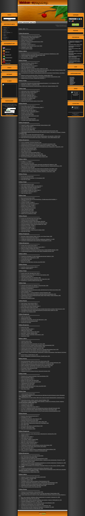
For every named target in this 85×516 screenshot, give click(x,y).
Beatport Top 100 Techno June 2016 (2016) (30, 380)
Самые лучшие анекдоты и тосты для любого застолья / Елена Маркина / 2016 (37, 502)
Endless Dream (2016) (25, 369)
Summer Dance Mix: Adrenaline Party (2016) (30, 273)
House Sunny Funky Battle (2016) (28, 129)
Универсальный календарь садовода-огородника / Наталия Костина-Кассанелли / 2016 (39, 130)
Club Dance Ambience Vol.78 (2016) (28, 207)
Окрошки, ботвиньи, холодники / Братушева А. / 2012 (32, 334)
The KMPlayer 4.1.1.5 (25, 200)
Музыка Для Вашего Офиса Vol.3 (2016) (29, 307)
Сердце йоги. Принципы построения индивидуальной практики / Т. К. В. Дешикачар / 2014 (40, 83)
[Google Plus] (73, 21)
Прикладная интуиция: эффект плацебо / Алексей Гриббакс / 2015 (35, 400)
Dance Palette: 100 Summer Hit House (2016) (30, 187)
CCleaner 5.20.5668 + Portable (27, 202)
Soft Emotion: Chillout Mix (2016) (27, 95)
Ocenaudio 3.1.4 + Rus (26, 417)
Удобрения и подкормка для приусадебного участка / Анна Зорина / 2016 (36, 445)
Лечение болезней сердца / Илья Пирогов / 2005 (31, 418)
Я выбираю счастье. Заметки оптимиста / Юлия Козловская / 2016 (35, 481)
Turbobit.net (72, 83)
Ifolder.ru (71, 84)
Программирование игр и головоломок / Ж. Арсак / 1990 (33, 343)
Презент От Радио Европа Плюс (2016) (29, 237)
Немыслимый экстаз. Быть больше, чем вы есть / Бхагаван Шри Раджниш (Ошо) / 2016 (39, 349)
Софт (4, 29)
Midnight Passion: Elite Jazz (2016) (28, 110)
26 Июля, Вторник (23, 103)
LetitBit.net (72, 79)
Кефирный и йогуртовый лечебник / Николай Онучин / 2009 (33, 485)
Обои (4, 35)
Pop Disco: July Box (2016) (26, 113)
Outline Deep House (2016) (26, 436)
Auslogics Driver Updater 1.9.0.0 (27, 206)
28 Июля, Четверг (23, 80)
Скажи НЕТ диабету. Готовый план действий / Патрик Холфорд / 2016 (35, 125)
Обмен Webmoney (9, 114)
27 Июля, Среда (22, 88)
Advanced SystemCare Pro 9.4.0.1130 (29, 65)
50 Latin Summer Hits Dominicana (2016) (29, 321)
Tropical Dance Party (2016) (27, 403)
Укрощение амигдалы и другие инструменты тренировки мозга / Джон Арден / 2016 (38, 170)
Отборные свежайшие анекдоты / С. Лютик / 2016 (31, 501)
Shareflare (72, 80)
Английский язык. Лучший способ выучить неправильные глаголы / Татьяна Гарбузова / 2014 (41, 362)
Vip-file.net (72, 81)
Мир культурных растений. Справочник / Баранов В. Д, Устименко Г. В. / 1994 (37, 507)
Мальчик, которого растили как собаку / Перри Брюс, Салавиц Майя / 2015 (37, 75)
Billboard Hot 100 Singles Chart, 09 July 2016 (30, 498)
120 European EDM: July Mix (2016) (28, 443)
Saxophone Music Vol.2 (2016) (27, 387)
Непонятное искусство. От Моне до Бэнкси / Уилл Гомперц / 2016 (35, 274)
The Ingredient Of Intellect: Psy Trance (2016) (30, 190)
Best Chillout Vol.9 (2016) (26, 151)
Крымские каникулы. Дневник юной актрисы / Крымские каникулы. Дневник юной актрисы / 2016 (41, 165)
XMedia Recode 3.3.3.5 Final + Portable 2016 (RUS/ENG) (32, 78)
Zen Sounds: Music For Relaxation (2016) (29, 111)
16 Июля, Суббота (23, 253)
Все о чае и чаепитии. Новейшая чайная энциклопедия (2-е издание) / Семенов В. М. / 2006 (40, 497)
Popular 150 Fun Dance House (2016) (29, 245)
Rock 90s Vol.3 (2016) (25, 231)
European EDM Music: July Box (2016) (29, 62)
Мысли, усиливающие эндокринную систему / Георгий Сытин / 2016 (35, 356)
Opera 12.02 (7, 63)
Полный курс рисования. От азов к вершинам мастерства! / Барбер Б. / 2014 (37, 256)
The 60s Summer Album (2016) (27, 114)
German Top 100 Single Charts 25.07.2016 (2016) (31, 218)
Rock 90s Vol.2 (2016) (25, 260)
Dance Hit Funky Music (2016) (27, 38)
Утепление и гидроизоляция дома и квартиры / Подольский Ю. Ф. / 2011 (36, 240)
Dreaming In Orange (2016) (26, 405)
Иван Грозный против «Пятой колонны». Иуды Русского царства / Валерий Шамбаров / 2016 (40, 410)
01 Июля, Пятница (23, 489)
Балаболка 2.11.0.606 (25, 43)
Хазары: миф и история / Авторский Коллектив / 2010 (32, 134)
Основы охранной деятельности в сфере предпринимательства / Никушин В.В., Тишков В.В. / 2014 (42, 146)
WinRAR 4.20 (8, 49)
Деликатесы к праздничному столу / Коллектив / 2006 (32, 504)
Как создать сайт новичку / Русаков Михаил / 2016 (31, 425)
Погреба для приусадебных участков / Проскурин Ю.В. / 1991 (34, 222)
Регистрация (26, 22)
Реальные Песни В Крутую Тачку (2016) (29, 420)
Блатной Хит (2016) (25, 335)
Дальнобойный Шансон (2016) (27, 184)
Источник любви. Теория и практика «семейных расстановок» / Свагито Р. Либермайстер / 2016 (41, 499)
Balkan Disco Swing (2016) (26, 330)
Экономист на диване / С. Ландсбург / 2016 (30, 84)
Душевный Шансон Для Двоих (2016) (29, 212)
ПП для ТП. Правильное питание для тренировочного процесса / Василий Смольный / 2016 (40, 408)
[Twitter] (79, 19)
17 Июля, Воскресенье (24, 243)
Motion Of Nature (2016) (26, 296)
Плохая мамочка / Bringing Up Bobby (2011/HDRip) (74, 56)
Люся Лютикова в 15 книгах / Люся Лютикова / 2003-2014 (33, 221)
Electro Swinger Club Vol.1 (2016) (28, 461)
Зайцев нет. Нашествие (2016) (27, 384)
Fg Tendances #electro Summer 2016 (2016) (30, 331)
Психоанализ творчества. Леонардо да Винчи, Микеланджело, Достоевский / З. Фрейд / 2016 (40, 136)
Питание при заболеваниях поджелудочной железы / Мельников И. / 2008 (36, 468)
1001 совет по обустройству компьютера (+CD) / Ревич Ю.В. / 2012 (35, 279)
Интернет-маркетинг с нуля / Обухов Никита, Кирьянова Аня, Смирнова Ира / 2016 (38, 433)
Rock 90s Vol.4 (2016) (25, 179)
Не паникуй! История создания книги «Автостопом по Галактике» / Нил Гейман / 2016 (39, 168)
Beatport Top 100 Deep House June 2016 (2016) (31, 381)
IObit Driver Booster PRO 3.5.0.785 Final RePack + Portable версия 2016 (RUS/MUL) (38, 199)
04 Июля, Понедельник (24, 431)
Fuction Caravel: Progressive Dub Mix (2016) (30, 152)
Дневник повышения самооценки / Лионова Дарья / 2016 (33, 55)
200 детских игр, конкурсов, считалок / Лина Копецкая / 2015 (34, 71)
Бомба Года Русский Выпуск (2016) (28, 213)
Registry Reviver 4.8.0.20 (26, 40)
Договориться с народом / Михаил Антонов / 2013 (31, 280)
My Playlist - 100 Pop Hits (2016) (27, 427)
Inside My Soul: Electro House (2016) (28, 92)
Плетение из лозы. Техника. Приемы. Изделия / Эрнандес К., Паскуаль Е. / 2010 (38, 171)
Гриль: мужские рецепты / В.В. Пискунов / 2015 (31, 486)
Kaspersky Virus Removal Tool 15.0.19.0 (29, 203)
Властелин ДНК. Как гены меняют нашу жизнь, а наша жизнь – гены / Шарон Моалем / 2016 (40, 137)
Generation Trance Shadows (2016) (28, 311)
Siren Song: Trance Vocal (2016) (27, 440)
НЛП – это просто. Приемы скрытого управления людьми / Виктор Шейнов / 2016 (38, 449)
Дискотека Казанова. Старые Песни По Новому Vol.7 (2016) (33, 224)
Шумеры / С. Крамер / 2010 (27, 479)
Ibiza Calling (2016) (25, 424)
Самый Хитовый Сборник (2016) (28, 393)
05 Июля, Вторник (23, 413)
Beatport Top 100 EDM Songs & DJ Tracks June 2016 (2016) (33, 386)
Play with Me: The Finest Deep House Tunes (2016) (31, 45)
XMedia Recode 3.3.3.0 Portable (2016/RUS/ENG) (31, 464)
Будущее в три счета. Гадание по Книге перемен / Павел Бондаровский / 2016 (37, 345)
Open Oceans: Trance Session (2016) (29, 303)
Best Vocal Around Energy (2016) (28, 197)
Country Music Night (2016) (26, 126)
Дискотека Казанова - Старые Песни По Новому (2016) (33, 229)
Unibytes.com (72, 82)
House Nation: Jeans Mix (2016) (27, 105)
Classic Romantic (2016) (26, 291)
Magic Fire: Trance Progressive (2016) (29, 442)
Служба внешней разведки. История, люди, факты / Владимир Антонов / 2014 (37, 251)
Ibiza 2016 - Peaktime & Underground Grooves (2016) (32, 41)
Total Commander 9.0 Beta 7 (27, 64)
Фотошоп (5, 37)
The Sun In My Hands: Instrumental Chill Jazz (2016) (32, 107)
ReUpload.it (72, 77)
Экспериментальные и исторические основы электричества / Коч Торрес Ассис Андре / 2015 (41, 289)
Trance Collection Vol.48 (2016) (27, 209)
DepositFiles (72, 78)
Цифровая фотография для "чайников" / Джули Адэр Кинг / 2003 (34, 285)
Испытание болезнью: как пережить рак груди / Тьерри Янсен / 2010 (35, 350)
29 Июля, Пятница (23, 60)
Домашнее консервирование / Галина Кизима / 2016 (32, 491)
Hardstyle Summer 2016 (26, 340)
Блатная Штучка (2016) (26, 322)
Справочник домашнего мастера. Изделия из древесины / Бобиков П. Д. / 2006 (37, 239)
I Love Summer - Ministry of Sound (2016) (29, 439)
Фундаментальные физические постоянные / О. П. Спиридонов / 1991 (36, 505)
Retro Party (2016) (25, 117)
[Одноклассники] (81, 19)
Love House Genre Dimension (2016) (28, 148)
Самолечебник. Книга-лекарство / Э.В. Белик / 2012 (32, 153)
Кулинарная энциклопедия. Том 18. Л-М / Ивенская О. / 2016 (34, 319)
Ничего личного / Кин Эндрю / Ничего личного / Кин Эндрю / (33, 446)
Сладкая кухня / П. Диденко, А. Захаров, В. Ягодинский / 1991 (34, 450)
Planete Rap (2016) (25, 327)
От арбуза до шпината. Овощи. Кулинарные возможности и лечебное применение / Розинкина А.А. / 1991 (43, 462)
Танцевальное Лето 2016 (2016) (28, 383)
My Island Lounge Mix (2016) (27, 447)
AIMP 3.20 (7, 51)
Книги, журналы (6, 32)
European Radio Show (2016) (27, 328)
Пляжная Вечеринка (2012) (74, 59)
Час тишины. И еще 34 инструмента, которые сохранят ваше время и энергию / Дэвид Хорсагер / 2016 (43, 308)
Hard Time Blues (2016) (26, 192)
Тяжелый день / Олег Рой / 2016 (28, 167)
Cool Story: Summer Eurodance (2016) (29, 266)
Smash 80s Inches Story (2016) (27, 163)
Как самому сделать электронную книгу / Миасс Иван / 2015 (34, 421)
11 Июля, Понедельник (24, 314)
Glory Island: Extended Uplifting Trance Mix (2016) (31, 185)
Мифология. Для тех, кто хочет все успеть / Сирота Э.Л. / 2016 (34, 68)
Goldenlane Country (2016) (26, 47)
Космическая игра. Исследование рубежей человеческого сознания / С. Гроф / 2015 (39, 145)
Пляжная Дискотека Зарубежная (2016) (29, 219)
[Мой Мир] (69, 21)
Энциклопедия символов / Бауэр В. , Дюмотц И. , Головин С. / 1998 (75, 41)
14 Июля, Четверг (23, 270)
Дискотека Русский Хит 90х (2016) (28, 118)
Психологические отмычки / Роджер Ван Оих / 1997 (32, 508)
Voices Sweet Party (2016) (26, 342)
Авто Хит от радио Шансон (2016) (28, 428)
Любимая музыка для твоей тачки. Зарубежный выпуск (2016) (34, 458)
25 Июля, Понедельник (24, 122)
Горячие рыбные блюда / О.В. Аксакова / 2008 (31, 277)
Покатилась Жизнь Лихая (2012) (75, 44)
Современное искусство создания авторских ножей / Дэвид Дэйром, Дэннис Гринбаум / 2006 (41, 295)
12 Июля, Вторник (23, 300)
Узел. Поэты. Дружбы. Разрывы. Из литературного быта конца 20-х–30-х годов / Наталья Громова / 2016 (43, 70)
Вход (31, 22)
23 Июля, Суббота (23, 159)
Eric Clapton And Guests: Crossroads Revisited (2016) (32, 455)
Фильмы (5, 30)
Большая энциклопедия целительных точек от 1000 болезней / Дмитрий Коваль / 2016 (39, 482)
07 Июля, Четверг (23, 373)
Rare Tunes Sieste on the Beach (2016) (29, 457)
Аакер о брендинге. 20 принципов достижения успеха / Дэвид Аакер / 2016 (37, 365)
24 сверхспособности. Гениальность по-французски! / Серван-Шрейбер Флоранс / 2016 (39, 249)
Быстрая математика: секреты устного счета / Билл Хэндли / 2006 (35, 361)
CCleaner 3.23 (8, 54)
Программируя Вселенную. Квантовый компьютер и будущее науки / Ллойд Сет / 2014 (39, 310)
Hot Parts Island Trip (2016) (26, 48)
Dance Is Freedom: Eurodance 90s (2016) (29, 248)
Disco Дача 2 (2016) (25, 388)
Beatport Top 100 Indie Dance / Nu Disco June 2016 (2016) (33, 261)
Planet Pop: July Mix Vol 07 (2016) (28, 127)
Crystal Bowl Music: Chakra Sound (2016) (29, 37)
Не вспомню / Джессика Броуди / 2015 (29, 368)
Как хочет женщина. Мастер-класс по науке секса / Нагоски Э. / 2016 (35, 366)
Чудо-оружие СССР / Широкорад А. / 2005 (30, 257)
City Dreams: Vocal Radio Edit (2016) (28, 96)
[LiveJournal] (71, 21)
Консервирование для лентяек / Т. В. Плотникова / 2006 (33, 178)
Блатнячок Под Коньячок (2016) (28, 298)
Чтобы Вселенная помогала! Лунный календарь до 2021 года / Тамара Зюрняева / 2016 (39, 86)
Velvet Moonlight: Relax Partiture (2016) (29, 304)
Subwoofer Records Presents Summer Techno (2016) (32, 100)
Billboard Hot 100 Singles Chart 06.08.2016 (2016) (31, 35)
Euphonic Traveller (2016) (26, 268)
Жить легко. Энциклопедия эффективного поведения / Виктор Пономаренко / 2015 (38, 294)
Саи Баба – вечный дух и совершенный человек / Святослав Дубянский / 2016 (37, 484)
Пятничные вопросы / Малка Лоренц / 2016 (30, 471)
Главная (20, 22)
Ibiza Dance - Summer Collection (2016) (29, 333)
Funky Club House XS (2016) (27, 378)
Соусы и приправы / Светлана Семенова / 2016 (31, 142)
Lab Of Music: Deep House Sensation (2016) (30, 306)
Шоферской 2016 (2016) (26, 318)
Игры (4, 34)
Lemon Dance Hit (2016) (26, 99)
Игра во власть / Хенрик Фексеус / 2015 (29, 354)
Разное (4, 38)
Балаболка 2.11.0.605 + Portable (27, 205)
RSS (34, 22)
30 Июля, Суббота (23, 51)
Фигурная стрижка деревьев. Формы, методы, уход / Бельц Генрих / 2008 (36, 236)
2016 (24, 28)
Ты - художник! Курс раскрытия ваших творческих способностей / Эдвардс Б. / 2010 (39, 164)
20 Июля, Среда (22, 195)
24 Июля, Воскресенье (24, 139)
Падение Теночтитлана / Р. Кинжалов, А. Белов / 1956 (32, 348)
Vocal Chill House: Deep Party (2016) (28, 191)
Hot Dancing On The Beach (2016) (28, 98)
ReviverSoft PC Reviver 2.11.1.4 (27, 44)
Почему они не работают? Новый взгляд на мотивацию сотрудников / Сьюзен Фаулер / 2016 (40, 76)
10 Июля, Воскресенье (24, 324)
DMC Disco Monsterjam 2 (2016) (28, 67)
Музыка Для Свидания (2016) (27, 176)
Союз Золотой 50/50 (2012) (74, 58)
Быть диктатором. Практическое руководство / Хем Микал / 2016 (35, 423)
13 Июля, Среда (22, 282)
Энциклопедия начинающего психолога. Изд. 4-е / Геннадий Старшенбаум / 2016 (38, 143)
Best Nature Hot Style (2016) (27, 58)
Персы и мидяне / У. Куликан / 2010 (28, 478)
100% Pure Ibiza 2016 (25, 316)
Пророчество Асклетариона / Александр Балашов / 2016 (33, 346)
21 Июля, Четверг (23, 181)
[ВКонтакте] (78, 19)
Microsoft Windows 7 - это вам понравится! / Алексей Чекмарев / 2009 (36, 292)
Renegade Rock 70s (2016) (26, 108)
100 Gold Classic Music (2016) (27, 210)
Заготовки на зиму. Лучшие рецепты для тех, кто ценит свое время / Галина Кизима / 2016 (40, 493)
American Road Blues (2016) (27, 377)
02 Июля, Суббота (23, 474)
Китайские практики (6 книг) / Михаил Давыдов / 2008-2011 (33, 155)
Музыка (5, 27)
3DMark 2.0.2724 (24, 435)
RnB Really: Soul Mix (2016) (27, 276)
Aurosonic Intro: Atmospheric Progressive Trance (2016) (32, 246)
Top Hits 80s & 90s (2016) (26, 259)
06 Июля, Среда (22, 391)
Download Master (8, 57)
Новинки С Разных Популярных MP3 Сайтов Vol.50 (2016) (33, 476)
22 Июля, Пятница (23, 174)
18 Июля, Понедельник (24, 233)
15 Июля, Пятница (23, 264)
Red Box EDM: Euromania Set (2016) (28, 188)
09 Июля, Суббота (23, 338)
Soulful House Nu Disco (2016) (27, 93)
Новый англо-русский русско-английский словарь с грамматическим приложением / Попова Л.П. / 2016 (43, 459)
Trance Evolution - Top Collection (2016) (29, 56)
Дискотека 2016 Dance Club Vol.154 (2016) (30, 115)
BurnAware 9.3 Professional (26, 288)
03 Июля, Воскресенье (24, 453)
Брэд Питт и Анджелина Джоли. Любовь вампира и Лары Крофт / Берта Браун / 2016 (39, 409)
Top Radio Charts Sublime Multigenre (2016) (30, 120)
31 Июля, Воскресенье (24, 33)
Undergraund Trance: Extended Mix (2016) (30, 91)
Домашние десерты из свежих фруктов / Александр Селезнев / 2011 (35, 371)
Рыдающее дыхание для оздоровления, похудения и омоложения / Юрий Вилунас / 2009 (40, 53)
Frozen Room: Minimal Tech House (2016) (29, 406)
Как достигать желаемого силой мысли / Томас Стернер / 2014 (34, 156)
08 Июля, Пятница (23, 358)
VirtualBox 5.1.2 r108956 (26, 161)
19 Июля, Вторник (23, 215)
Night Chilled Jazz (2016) (26, 438)
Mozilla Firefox (8, 60)
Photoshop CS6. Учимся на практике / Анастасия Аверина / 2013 (34, 376)
